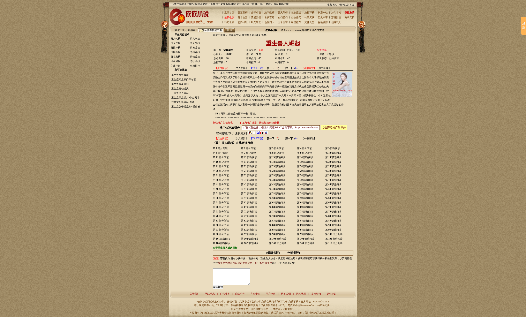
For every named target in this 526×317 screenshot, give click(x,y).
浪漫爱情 (256, 17)
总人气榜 (283, 12)
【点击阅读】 (222, 68)
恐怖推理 (243, 22)
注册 (254, 3)
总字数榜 (269, 12)
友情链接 (316, 293)
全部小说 (256, 12)
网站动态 (210, 293)
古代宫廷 (269, 17)
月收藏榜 (175, 61)
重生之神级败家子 (181, 75)
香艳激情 (349, 12)
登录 (268, 3)
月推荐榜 (175, 52)
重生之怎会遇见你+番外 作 (186, 106)
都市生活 (243, 17)
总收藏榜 (296, 12)
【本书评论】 (323, 68)
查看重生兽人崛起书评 (225, 247)
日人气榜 (175, 38)
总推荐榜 (309, 12)
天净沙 (330, 54)
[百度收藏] (258, 133)
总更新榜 (243, 12)
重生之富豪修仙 (180, 84)
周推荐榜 (195, 47)
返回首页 (229, 12)
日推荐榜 (175, 47)
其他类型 (309, 22)
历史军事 (323, 17)
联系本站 (323, 12)
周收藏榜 (195, 56)
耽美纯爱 (256, 22)
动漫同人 (269, 22)
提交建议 (331, 293)
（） (273, 68)
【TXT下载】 (257, 68)
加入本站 (336, 12)
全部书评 (293, 252)
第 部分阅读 (220, 148)
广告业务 (225, 293)
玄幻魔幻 (283, 17)
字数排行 (175, 65)
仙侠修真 (296, 17)
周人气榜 (195, 38)
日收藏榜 (175, 56)
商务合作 (240, 293)
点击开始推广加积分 (334, 127)
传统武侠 (309, 17)
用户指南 (271, 293)
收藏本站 (332, 4)
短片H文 (336, 22)
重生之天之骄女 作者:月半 (185, 97)
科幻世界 (229, 22)
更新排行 (195, 65)
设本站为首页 (346, 4)
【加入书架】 (240, 68)
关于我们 (195, 293)
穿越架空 (336, 17)
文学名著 (283, 22)
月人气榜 (175, 43)
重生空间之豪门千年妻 (183, 79)
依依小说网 (219, 35)
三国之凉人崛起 (180, 93)
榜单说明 (286, 293)
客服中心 (255, 293)
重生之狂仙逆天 (180, 88)
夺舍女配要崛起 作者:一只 (185, 102)
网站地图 (301, 293)
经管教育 (296, 22)
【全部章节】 (308, 68)
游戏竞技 (349, 17)
